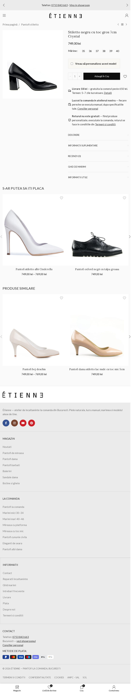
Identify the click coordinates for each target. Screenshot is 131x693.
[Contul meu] (126, 15)
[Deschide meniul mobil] (4, 15)
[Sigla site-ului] (65, 15)
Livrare (7, 597)
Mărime (72, 50)
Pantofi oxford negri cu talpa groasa (97, 269)
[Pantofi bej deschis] (34, 330)
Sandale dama (10, 477)
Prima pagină (10, 24)
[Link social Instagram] (14, 423)
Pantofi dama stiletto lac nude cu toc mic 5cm (97, 369)
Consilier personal (13, 645)
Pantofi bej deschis (34, 369)
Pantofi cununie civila (15, 537)
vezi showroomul (26, 641)
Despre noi (9, 609)
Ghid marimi (9, 585)
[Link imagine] (23, 394)
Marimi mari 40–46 (13, 518)
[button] (3, 5)
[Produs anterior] (118, 25)
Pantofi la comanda (13, 506)
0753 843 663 (59, 5)
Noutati (7, 446)
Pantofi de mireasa (13, 452)
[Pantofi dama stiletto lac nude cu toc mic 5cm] (97, 330)
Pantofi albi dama (12, 549)
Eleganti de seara (12, 543)
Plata (6, 603)
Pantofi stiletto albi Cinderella (34, 269)
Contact (7, 573)
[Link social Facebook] (6, 423)
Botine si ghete (11, 483)
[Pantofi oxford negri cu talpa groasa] (97, 230)
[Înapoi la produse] (122, 25)
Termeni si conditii (13, 615)
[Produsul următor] (126, 25)
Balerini (7, 471)
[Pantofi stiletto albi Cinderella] (34, 230)
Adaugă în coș (101, 76)
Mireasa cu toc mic (13, 531)
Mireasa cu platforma (15, 524)
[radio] (83, 51)
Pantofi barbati (11, 465)
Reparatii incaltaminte (15, 578)
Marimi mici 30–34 (13, 512)
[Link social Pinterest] (31, 423)
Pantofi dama (10, 458)
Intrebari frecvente (13, 591)
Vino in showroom (79, 5)
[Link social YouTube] (23, 423)
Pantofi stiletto (30, 24)
